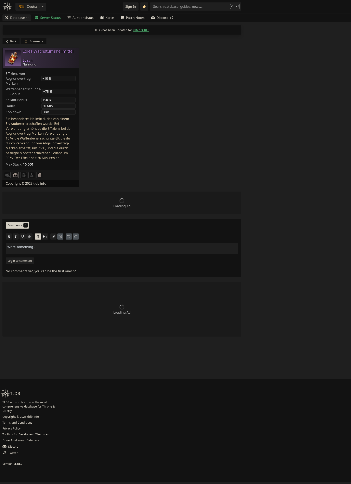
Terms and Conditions (17, 422)
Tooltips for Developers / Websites (25, 434)
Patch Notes (135, 17)
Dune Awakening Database (20, 440)
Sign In (130, 6)
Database (17, 17)
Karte (109, 17)
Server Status (50, 17)
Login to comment (20, 261)
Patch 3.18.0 (141, 30)
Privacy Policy (11, 428)
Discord (162, 17)
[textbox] (121, 246)
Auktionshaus (83, 17)
